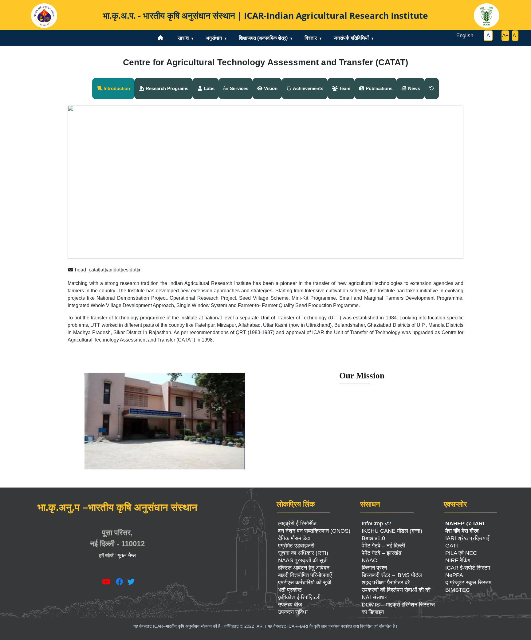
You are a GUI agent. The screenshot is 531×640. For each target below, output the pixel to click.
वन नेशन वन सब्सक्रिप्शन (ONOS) (314, 531)
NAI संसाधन (374, 597)
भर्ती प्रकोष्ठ (290, 590)
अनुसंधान (214, 38)
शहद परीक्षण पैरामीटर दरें (386, 582)
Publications (378, 88)
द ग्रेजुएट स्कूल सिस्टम (468, 582)
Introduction (116, 88)
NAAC (369, 560)
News (413, 88)
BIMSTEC (457, 590)
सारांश (183, 38)
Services (238, 88)
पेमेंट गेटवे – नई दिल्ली (383, 546)
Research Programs (166, 88)
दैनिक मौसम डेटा (294, 538)
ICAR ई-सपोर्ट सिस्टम (467, 568)
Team (344, 88)
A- (515, 35)
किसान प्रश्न (374, 568)
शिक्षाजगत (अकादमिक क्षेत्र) (263, 38)
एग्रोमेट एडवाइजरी (296, 546)
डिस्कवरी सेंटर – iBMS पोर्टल (392, 575)
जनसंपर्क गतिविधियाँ (351, 38)
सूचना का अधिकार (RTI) (303, 553)
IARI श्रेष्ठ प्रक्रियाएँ (467, 538)
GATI (451, 546)
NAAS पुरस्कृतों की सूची (303, 560)
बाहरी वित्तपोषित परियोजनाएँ (305, 575)
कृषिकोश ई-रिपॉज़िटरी (299, 597)
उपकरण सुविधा (293, 612)
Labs (208, 88)
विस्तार (311, 38)
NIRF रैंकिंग (457, 560)
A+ (505, 35)
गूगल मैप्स (126, 555)
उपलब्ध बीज (290, 605)
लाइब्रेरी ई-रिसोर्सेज (297, 523)
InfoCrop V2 (376, 523)
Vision (270, 88)
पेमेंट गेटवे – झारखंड (382, 553)
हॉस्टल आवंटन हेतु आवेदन (303, 568)
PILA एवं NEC (461, 553)
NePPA (454, 575)
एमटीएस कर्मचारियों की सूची (304, 582)
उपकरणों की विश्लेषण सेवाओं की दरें (396, 590)
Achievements (307, 88)
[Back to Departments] (431, 88)
